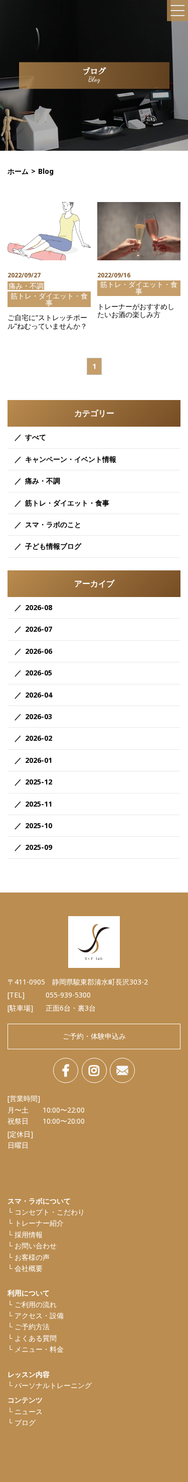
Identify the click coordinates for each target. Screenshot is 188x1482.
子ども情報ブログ (53, 546)
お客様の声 (32, 1257)
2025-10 (38, 825)
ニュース (29, 1411)
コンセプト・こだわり (50, 1212)
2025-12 (38, 781)
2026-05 (38, 672)
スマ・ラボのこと (53, 524)
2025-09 (38, 847)
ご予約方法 (32, 1326)
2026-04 (38, 695)
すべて (35, 437)
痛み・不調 (42, 480)
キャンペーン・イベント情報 (70, 459)
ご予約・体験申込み (94, 1036)
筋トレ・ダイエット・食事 (67, 503)
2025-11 (38, 804)
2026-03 (38, 716)
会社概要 (29, 1268)
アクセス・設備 (39, 1315)
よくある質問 (36, 1338)
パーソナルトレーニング (53, 1385)
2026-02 (38, 738)
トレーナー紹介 (39, 1223)
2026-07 (38, 629)
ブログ (25, 1422)
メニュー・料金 (39, 1349)
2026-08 (38, 607)
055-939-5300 (68, 995)
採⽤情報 (29, 1234)
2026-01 (38, 760)
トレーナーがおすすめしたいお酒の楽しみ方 (135, 311)
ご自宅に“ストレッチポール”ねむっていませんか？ (47, 322)
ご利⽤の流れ (36, 1304)
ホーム (18, 171)
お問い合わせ (36, 1245)
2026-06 (38, 651)
